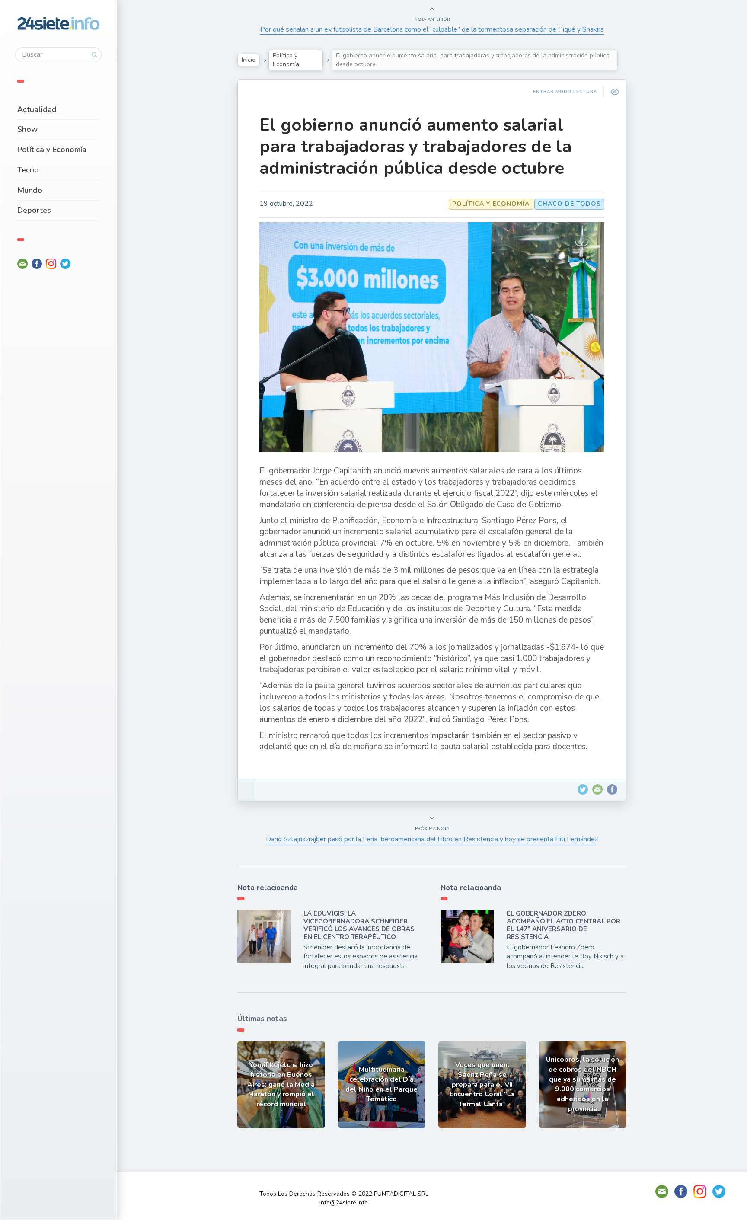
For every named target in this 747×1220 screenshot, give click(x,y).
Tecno (28, 170)
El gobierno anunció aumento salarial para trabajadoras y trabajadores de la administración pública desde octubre (415, 146)
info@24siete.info (343, 1202)
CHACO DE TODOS (569, 204)
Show (27, 129)
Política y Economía (51, 149)
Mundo (29, 190)
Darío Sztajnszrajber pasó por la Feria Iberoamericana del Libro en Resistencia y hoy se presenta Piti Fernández (432, 839)
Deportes (34, 210)
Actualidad (37, 109)
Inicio (248, 60)
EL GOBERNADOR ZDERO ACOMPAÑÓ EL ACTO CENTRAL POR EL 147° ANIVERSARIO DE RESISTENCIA (563, 925)
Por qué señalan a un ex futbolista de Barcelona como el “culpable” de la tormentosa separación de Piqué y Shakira (432, 29)
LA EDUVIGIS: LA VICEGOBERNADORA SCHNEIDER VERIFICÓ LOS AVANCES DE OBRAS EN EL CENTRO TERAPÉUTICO (359, 925)
